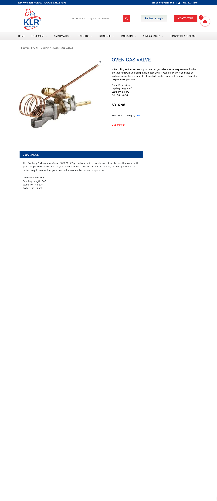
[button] (100, 62)
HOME (21, 35)
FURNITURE (105, 35)
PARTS (36, 48)
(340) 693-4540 (189, 2)
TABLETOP (83, 35)
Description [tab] (31, 154)
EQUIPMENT (37, 35)
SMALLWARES (61, 35)
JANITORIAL (127, 35)
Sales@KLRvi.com (165, 2)
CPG (46, 48)
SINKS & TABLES (151, 35)
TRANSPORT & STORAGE (183, 35)
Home (25, 48)
